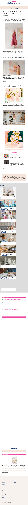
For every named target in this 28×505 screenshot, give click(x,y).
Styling (2, 492)
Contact (2, 481)
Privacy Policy (3, 484)
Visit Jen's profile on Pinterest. (6, 451)
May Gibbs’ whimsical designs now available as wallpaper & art (7, 232)
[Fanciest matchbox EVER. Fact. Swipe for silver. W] (14, 424)
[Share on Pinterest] (4, 17)
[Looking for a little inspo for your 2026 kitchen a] (14, 323)
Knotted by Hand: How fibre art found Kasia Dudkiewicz (7, 243)
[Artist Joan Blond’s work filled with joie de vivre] (14, 156)
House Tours (3, 490)
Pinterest (15, 482)
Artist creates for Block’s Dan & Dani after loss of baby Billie (7, 289)
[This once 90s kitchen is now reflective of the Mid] (22, 433)
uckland (21, 18)
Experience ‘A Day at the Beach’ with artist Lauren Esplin (7, 209)
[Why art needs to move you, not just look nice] (8, 187)
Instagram (15, 481)
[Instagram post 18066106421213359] (6, 321)
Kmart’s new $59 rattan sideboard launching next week (11, 309)
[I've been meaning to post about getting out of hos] (22, 339)
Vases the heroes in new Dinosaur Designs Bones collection (8, 266)
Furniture (3, 497)
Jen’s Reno (3, 489)
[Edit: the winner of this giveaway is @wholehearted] (6, 378)
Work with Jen (3, 482)
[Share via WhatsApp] (5, 17)
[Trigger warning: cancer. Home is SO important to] (14, 389)
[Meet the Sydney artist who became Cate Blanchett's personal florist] (14, 163)
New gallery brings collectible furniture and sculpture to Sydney (7, 278)
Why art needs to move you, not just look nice (8, 197)
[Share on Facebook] (3, 17)
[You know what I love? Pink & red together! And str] (6, 424)
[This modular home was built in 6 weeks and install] (22, 366)
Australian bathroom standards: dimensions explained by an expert (13, 299)
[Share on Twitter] (7, 17)
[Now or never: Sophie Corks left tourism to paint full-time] (8, 210)
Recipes (2, 498)
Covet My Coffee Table (4, 494)
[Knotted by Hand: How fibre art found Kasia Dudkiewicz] (8, 233)
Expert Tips (3, 495)
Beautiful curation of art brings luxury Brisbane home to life (7, 255)
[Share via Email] (6, 17)
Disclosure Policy (3, 485)
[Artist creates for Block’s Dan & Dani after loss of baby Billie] (8, 279)
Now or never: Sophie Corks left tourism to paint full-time (8, 220)
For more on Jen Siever (14, 152)
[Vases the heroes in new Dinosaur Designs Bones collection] (8, 256)
